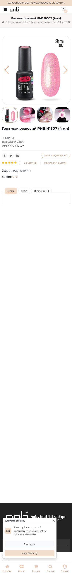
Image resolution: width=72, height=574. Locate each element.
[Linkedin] (17, 155)
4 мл (15, 176)
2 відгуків (30, 162)
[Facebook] (4, 155)
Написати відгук (55, 162)
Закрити (29, 544)
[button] (21, 568)
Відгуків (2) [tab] (41, 191)
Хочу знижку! (29, 553)
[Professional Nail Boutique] (15, 9)
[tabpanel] (36, 199)
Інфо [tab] (24, 191)
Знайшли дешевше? (55, 155)
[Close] (53, 520)
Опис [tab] (11, 191)
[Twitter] (11, 155)
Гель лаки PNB (18, 22)
